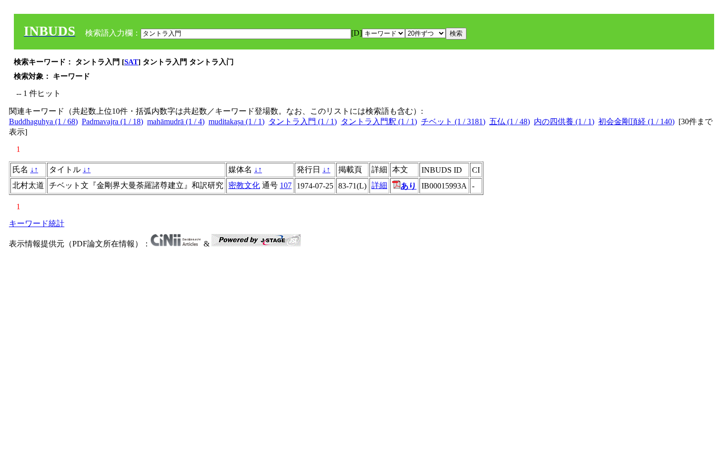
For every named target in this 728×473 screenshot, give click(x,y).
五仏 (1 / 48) (509, 121)
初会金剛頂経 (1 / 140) (636, 121)
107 (286, 185)
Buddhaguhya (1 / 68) (43, 121)
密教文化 (244, 185)
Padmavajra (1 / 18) (112, 121)
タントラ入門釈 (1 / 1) (379, 121)
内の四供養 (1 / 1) (564, 121)
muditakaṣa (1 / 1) (236, 121)
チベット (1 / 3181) (453, 121)
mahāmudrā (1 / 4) (176, 121)
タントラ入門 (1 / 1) (302, 121)
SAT (131, 62)
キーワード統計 (36, 223)
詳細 (379, 185)
